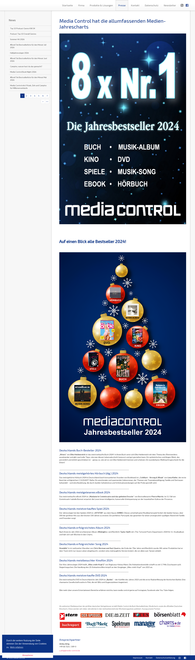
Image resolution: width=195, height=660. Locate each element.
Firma (81, 5)
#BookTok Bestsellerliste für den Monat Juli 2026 (28, 46)
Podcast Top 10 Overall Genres (23, 34)
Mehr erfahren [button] (16, 647)
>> (47, 101)
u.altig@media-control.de (69, 650)
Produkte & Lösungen (101, 5)
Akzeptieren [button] (27, 655)
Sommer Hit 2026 (17, 39)
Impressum (137, 658)
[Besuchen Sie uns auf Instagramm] (181, 4)
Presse (122, 5)
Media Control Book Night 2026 (23, 72)
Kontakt (135, 5)
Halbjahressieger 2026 (19, 53)
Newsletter (170, 5)
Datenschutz (151, 5)
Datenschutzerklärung (165, 658)
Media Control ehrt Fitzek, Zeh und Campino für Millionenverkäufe (28, 86)
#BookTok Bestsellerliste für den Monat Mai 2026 (28, 78)
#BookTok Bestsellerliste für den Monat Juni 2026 (28, 59)
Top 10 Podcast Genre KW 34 (22, 28)
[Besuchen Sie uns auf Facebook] (187, 4)
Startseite (67, 5)
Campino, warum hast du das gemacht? (26, 66)
